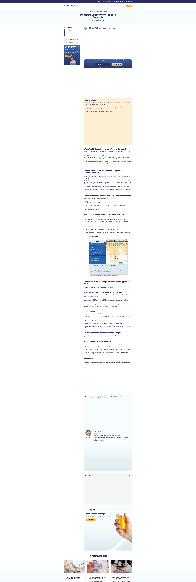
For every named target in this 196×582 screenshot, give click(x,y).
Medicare (86, 151)
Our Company (111, 6)
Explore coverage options (184, 579)
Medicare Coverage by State (99, 6)
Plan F (86, 201)
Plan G (86, 205)
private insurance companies (91, 296)
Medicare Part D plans (89, 313)
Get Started (91, 519)
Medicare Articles (84, 6)
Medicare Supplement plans (105, 158)
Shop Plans (68, 55)
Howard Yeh (97, 433)
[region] (72, 36)
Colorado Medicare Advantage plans (108, 306)
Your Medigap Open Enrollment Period (93, 180)
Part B (104, 299)
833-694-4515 (122, 2)
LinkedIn (89, 437)
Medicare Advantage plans (90, 294)
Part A (94, 299)
